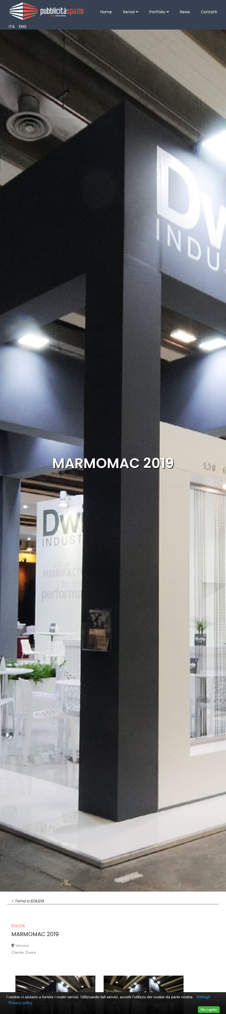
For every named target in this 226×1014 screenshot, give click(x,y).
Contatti (209, 12)
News (185, 12)
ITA (12, 26)
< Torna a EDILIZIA (27, 901)
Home (106, 12)
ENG (22, 26)
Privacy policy (20, 1002)
